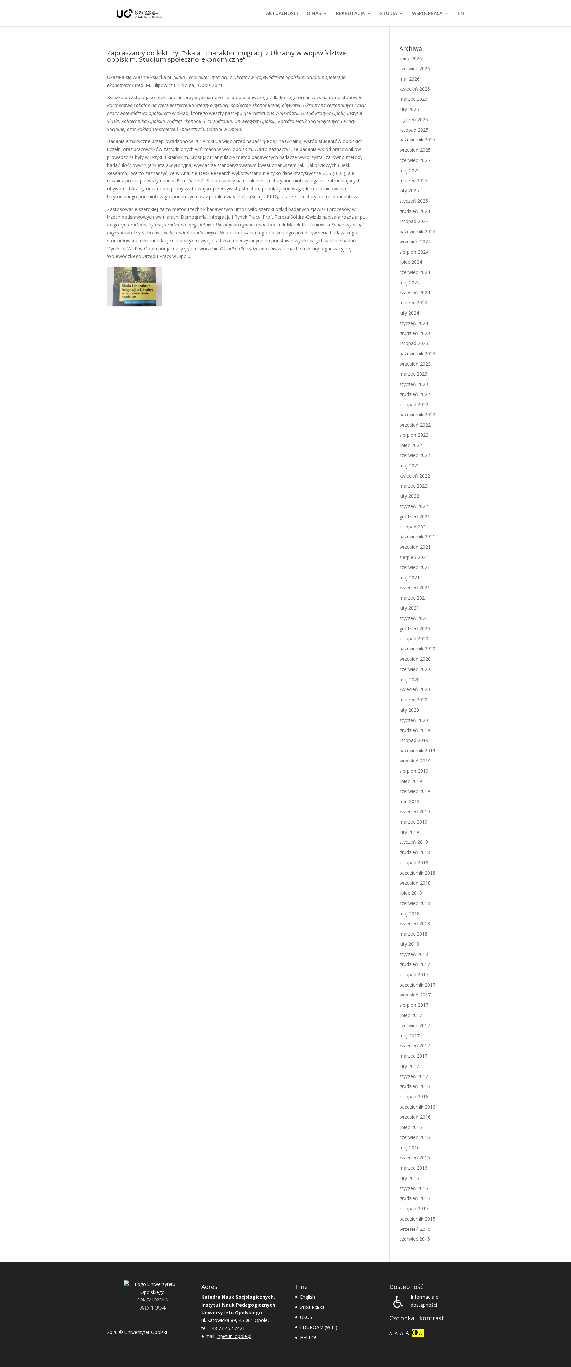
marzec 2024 (413, 302)
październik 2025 (417, 140)
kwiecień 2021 (415, 587)
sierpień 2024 (414, 252)
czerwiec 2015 (415, 1239)
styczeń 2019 (414, 842)
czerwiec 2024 (415, 272)
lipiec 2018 (411, 893)
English (307, 1297)
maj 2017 (410, 1036)
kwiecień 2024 (415, 292)
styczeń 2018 (414, 954)
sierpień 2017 (414, 1005)
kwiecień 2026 (415, 89)
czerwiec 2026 (415, 68)
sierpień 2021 (414, 557)
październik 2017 (417, 985)
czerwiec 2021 (415, 567)
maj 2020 (410, 679)
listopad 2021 (414, 527)
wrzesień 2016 (415, 1117)
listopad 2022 (414, 404)
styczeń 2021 (414, 618)
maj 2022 (410, 465)
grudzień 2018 (415, 852)
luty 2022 (409, 496)
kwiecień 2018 (415, 923)
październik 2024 (417, 231)
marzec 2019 (413, 822)
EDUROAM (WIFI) (318, 1327)
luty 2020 (409, 710)
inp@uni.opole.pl (234, 1336)
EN (461, 13)
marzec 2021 (413, 598)
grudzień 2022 (415, 394)
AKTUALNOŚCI (282, 13)
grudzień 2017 (415, 964)
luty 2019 (409, 832)
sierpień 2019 (414, 771)
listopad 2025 (414, 130)
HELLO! (308, 1337)
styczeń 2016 (414, 1188)
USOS (306, 1317)
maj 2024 (410, 282)
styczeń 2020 (414, 720)
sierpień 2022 (414, 435)
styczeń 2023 (414, 384)
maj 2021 (410, 577)
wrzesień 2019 (415, 761)
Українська (312, 1307)
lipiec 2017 (411, 1015)
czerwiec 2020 (415, 669)
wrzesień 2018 (415, 883)
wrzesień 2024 (415, 241)
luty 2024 (409, 313)
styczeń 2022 (414, 506)
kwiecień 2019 (415, 811)
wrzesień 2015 (415, 1229)
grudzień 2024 (415, 211)
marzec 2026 (413, 99)
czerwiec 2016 (415, 1137)
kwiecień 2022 (415, 476)
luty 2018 (409, 944)
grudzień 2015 (415, 1198)
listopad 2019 (414, 740)
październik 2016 (417, 1107)
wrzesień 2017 (415, 995)
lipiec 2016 (411, 1127)
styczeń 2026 (414, 119)
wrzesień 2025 (415, 150)
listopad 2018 (414, 862)
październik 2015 (417, 1219)
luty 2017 (409, 1066)
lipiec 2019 (411, 781)
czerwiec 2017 (415, 1025)
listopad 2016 (414, 1096)
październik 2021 (417, 536)
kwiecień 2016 (415, 1157)
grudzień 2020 (415, 628)
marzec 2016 (413, 1168)
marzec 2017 (413, 1056)
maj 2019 (410, 801)
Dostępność (406, 1287)
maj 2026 (410, 79)
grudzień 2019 (415, 730)
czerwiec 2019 (415, 791)
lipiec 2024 (411, 262)
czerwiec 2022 (415, 455)
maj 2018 (410, 913)
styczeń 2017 (414, 1076)
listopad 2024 (414, 221)
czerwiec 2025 (415, 160)
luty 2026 (409, 109)
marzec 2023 (413, 374)
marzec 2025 (413, 180)
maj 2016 (410, 1147)
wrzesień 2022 (415, 425)
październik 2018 (417, 873)
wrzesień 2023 (415, 364)
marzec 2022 (413, 486)
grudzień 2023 (415, 333)
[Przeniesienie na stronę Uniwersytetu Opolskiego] (152, 1292)
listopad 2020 (414, 638)
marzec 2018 (413, 934)
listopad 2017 (414, 974)
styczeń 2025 (414, 201)
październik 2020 (417, 648)
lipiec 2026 (411, 58)
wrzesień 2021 (415, 547)
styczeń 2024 (414, 323)
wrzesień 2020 (415, 659)
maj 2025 (410, 170)
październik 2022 (417, 414)
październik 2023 (417, 353)
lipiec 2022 (411, 445)
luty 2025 (409, 190)
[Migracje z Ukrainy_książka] (134, 306)
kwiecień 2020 (415, 689)
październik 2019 (417, 750)
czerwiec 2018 (415, 903)
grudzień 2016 (415, 1086)
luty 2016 (409, 1178)
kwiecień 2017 (415, 1045)
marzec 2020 (413, 699)
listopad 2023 (414, 343)
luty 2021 (409, 608)
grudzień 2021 (415, 516)
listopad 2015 (414, 1208)
